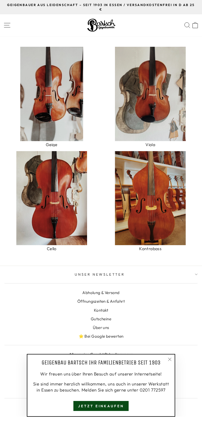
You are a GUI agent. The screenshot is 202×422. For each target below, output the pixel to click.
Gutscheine (101, 318)
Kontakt (101, 310)
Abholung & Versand (100, 292)
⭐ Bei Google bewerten (101, 336)
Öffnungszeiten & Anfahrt (101, 301)
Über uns (101, 327)
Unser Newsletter (100, 274)
